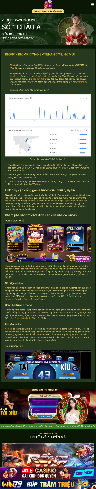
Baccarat (9, 299)
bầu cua (47, 76)
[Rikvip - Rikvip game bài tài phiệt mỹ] (48, 4)
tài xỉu (12, 76)
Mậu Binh (25, 318)
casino (38, 290)
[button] (92, 4)
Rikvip (13, 65)
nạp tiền (36, 79)
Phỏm (17, 318)
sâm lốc (38, 76)
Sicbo (26, 299)
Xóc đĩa (8, 329)
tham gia (83, 81)
